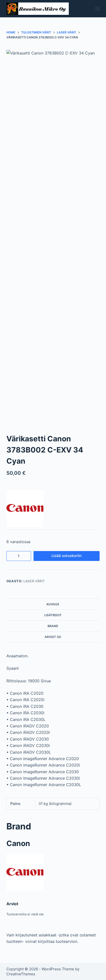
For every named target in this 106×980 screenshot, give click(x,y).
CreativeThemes (20, 974)
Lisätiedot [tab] (53, 615)
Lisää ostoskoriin (67, 555)
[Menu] (97, 8)
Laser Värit (34, 581)
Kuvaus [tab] (53, 604)
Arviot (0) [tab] (53, 637)
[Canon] (24, 508)
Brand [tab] (53, 626)
